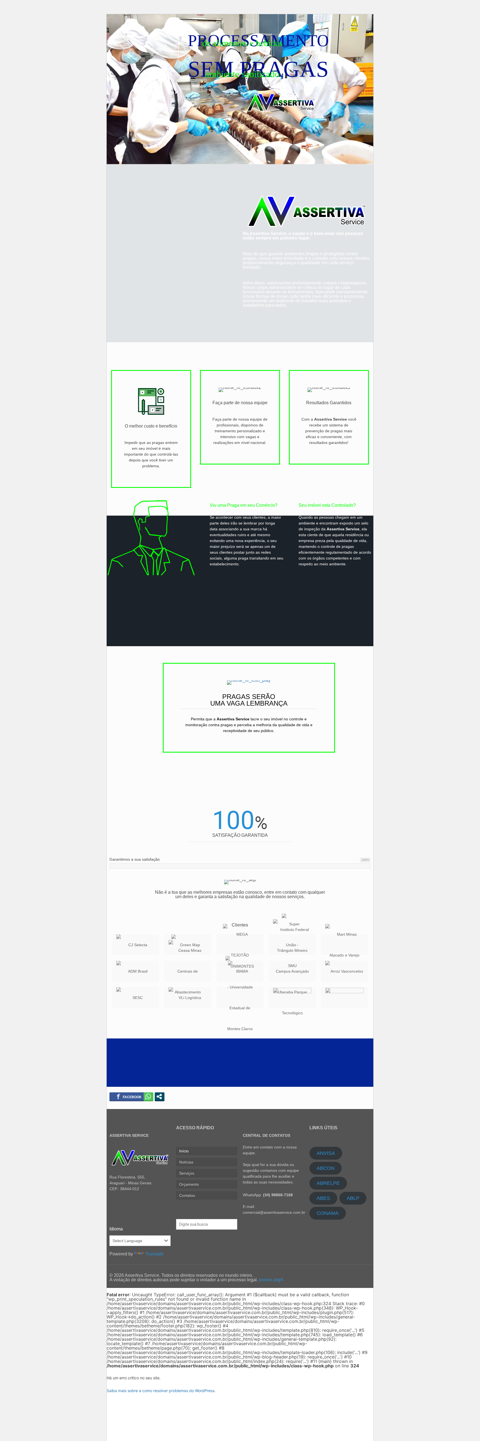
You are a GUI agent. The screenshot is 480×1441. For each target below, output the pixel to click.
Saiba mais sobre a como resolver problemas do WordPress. (161, 1390)
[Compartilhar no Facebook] (129, 1096)
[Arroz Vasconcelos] (344, 971)
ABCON (325, 1168)
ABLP (353, 1198)
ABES (323, 1198)
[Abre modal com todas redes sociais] (159, 1096)
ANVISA (326, 1153)
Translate (154, 1254)
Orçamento (189, 1184)
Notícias (186, 1162)
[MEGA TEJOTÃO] (240, 944)
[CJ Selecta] (135, 944)
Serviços (186, 1173)
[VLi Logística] (188, 997)
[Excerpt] (344, 997)
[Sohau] (292, 997)
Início (184, 1151)
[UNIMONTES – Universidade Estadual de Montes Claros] (240, 997)
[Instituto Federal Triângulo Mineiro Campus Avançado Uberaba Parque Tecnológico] (292, 971)
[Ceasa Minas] (188, 971)
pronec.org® (271, 1279)
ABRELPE (328, 1183)
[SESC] (135, 997)
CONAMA (328, 1213)
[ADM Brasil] (135, 971)
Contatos (187, 1195)
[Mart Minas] (344, 944)
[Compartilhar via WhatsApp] (148, 1096)
